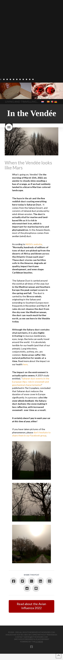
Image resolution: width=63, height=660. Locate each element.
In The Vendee (12, 94)
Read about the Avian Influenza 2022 (31, 606)
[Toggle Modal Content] (8, 127)
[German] (56, 101)
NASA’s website (34, 244)
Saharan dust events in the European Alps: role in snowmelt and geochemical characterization (30, 381)
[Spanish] (48, 101)
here (25, 364)
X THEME (39, 642)
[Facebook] (31, 646)
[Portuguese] (52, 101)
